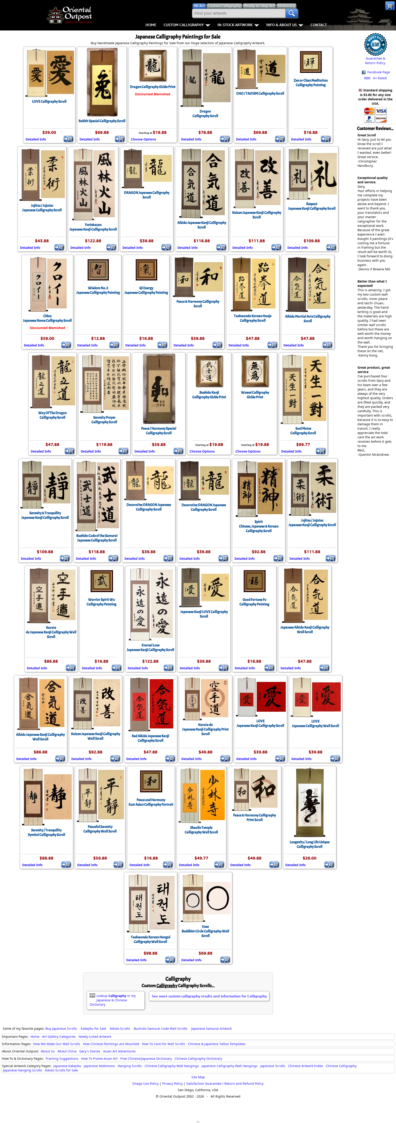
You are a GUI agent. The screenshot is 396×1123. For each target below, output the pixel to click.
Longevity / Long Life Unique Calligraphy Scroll (310, 844)
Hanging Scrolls (130, 1066)
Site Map (198, 1077)
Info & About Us (281, 24)
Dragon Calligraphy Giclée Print (153, 87)
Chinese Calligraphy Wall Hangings (172, 1066)
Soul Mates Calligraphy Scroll (303, 430)
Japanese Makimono (99, 1066)
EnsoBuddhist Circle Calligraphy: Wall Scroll (205, 931)
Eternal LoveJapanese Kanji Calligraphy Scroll (150, 647)
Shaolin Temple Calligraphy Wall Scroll (201, 830)
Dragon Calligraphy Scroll (205, 113)
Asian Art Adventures (119, 1051)
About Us (48, 1051)
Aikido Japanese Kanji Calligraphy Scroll (201, 225)
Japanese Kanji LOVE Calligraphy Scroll (204, 614)
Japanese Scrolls (272, 1066)
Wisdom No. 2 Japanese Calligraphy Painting (98, 290)
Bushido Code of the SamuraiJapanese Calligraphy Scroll (97, 538)
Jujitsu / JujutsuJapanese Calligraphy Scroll (42, 207)
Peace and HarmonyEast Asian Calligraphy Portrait (151, 802)
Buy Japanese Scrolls (61, 1028)
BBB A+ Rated (375, 78)
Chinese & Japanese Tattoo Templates (216, 1044)
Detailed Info (36, 139)
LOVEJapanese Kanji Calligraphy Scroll (260, 723)
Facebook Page (378, 72)
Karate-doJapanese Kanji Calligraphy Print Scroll (205, 729)
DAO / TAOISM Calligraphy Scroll (260, 93)
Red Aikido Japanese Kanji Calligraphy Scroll (150, 738)
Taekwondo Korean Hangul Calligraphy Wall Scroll (150, 939)
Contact (319, 24)
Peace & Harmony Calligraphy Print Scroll (254, 817)
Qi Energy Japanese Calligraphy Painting (146, 290)
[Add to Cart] (68, 139)
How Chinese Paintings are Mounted (111, 1044)
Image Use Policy (145, 1083)
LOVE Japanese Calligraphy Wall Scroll (315, 723)
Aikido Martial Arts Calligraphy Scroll (307, 318)
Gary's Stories (89, 1051)
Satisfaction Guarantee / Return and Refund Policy (225, 1083)
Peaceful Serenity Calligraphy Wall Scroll (100, 829)
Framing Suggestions (62, 1058)
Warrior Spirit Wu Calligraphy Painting (101, 602)
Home (151, 24)
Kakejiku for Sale (93, 1028)
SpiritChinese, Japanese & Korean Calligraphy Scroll (258, 526)
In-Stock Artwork (235, 24)
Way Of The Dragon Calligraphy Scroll (52, 415)
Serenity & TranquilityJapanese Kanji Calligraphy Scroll (45, 515)
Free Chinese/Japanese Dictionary (146, 1058)
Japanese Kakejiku (67, 1066)
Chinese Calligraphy (341, 1066)
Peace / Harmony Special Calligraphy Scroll (158, 430)
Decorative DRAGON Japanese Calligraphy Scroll (148, 507)
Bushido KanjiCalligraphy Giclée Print (209, 394)
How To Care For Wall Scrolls (163, 1044)
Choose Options (143, 139)
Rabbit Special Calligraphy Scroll (102, 121)
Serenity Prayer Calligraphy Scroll (104, 419)
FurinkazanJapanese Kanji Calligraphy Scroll (93, 227)
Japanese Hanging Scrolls (22, 1070)
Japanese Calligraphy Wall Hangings (230, 1066)
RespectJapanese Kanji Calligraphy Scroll (312, 206)
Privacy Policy (172, 1083)
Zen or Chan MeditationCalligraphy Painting (311, 82)
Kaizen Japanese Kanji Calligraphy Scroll (256, 215)
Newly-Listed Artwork (95, 1036)
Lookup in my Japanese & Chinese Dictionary (113, 1000)
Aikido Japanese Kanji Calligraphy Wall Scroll (40, 736)
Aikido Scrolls (120, 1028)
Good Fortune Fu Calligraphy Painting (254, 602)
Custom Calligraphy (184, 24)
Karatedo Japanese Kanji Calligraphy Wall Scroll (51, 632)
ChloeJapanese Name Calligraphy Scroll (47, 318)
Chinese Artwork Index (305, 1066)
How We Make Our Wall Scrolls (56, 1044)
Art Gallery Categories (59, 1036)
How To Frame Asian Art (99, 1058)
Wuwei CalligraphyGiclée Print (255, 394)
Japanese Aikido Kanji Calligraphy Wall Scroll (304, 629)
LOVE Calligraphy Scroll (49, 101)
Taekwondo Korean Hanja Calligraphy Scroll (253, 318)
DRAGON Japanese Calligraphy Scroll (146, 195)
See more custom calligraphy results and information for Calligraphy (209, 996)
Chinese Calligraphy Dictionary (198, 1058)
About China (67, 1051)
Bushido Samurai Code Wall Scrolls (160, 1028)
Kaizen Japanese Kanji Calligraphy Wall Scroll (95, 736)
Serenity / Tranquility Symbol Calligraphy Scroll (46, 832)
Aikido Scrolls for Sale (61, 1070)
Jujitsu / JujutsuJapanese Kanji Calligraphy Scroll (312, 522)
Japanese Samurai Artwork (211, 1028)
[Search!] (292, 13)
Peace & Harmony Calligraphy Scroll (197, 303)
